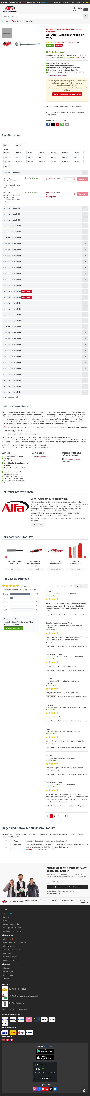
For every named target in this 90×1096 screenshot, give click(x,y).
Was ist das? (48, 1046)
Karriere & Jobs (8, 975)
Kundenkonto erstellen (11, 924)
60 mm (6, 153)
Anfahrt (6, 979)
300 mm (30, 162)
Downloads (7, 953)
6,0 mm (7, 145)
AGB (36, 900)
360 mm (65, 162)
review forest (51, 1073)
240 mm (7, 162)
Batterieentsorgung (10, 957)
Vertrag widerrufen (84, 901)
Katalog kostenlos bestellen (13, 928)
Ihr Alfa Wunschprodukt (12, 931)
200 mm (65, 157)
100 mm (53, 153)
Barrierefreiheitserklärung (68, 900)
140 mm (19, 157)
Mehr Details (80, 57)
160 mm (42, 157)
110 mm (65, 153)
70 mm (18, 153)
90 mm (41, 153)
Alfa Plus (6, 914)
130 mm (7, 157)
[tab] (45, 172)
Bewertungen (8, 972)
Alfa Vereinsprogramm (11, 946)
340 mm (53, 162)
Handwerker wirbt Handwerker (14, 943)
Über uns (6, 968)
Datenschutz (44, 900)
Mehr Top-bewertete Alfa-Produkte (16, 1009)
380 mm (76, 162)
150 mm (30, 157)
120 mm (76, 153)
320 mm (42, 162)
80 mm (29, 153)
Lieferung (6, 921)
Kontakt (6, 917)
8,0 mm (18, 145)
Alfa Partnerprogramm (11, 950)
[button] (48, 124)
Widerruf (54, 900)
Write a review (45, 1078)
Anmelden (67, 98)
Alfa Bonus (7, 939)
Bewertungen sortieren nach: (62, 586)
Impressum (29, 900)
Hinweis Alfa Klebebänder (12, 960)
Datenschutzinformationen (55, 893)
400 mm (7, 166)
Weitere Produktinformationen (57, 76)
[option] (14, 556)
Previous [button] (5, 556)
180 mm (53, 157)
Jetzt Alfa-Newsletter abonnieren (69, 887)
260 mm (19, 162)
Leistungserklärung (41, 457)
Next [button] (84, 556)
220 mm (76, 157)
